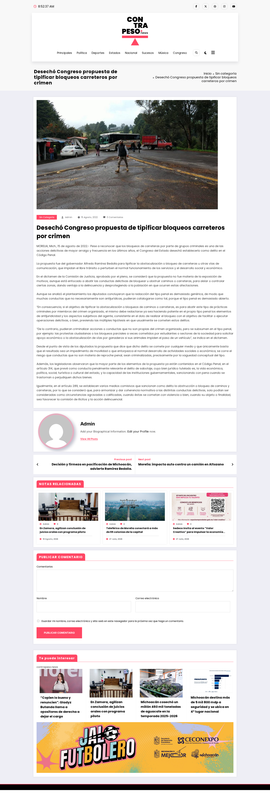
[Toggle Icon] (212, 53)
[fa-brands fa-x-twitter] (205, 6)
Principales (64, 53)
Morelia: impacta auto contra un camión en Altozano (181, 464)
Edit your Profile (138, 431)
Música (163, 53)
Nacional (131, 53)
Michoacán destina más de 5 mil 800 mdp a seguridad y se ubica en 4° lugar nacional (107, 704)
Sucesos (148, 53)
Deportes (98, 53)
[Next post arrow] (232, 464)
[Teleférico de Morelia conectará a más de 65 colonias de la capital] (135, 506)
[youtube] (234, 6)
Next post (144, 459)
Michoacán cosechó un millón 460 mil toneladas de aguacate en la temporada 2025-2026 (58, 709)
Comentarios (45, 566)
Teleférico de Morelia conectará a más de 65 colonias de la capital (132, 530)
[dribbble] (215, 6)
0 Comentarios (115, 217)
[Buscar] (196, 52)
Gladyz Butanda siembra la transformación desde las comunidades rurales (208, 707)
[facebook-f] (196, 6)
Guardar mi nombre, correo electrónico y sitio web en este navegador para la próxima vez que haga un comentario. (112, 621)
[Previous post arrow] (38, 464)
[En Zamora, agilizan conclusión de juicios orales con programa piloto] (68, 506)
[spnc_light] (205, 53)
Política (82, 53)
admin (68, 217)
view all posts (89, 438)
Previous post (123, 459)
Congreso (180, 53)
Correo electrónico (147, 598)
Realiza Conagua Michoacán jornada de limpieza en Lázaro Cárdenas (156, 712)
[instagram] (224, 6)
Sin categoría (46, 217)
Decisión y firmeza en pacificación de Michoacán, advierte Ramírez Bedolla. (92, 466)
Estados (114, 53)
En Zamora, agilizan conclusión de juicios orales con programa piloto (63, 530)
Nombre (42, 598)
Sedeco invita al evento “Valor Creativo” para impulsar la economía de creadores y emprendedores (198, 530)
